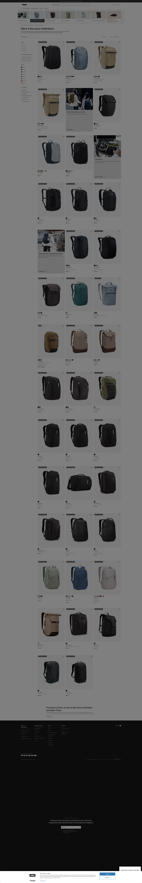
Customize (107, 877)
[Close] (139, 868)
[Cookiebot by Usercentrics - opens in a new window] (32, 881)
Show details (42, 880)
